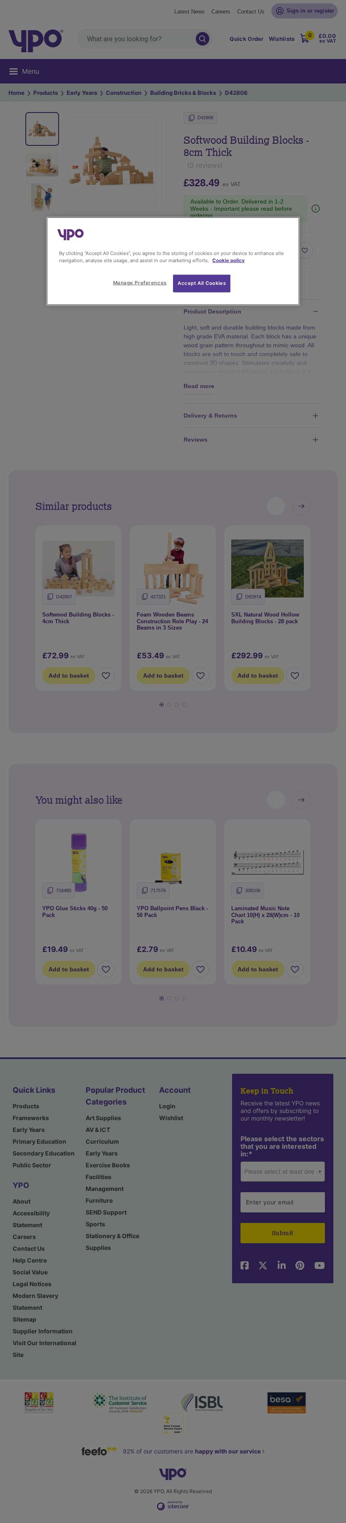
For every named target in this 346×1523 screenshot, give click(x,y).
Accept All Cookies (202, 283)
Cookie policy (228, 260)
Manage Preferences (140, 283)
